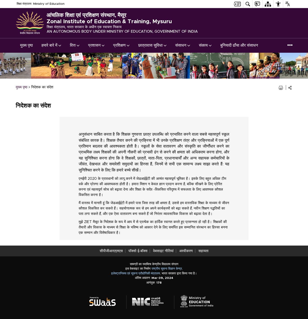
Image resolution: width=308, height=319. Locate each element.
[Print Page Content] (281, 87)
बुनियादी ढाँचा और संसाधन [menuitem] (239, 45)
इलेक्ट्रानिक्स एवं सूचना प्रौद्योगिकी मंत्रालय (135, 273)
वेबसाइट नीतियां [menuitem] (163, 251)
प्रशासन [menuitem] (94, 45)
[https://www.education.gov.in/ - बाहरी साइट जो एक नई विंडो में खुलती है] (199, 301)
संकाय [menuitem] (203, 45)
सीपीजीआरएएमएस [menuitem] (111, 251)
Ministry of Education (48, 3)
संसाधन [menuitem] (180, 45)
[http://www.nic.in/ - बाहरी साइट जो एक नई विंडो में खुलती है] (150, 301)
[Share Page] (290, 87)
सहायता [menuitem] (203, 251)
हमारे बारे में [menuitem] (49, 45)
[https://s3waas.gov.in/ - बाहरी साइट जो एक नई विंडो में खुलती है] (105, 300)
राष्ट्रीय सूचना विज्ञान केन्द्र (167, 268)
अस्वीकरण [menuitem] (186, 251)
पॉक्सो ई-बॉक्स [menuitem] (138, 251)
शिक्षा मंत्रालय (24, 3)
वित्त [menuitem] (73, 45)
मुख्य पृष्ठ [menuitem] (26, 45)
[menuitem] (237, 4)
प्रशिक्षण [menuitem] (119, 45)
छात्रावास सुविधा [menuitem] (150, 45)
